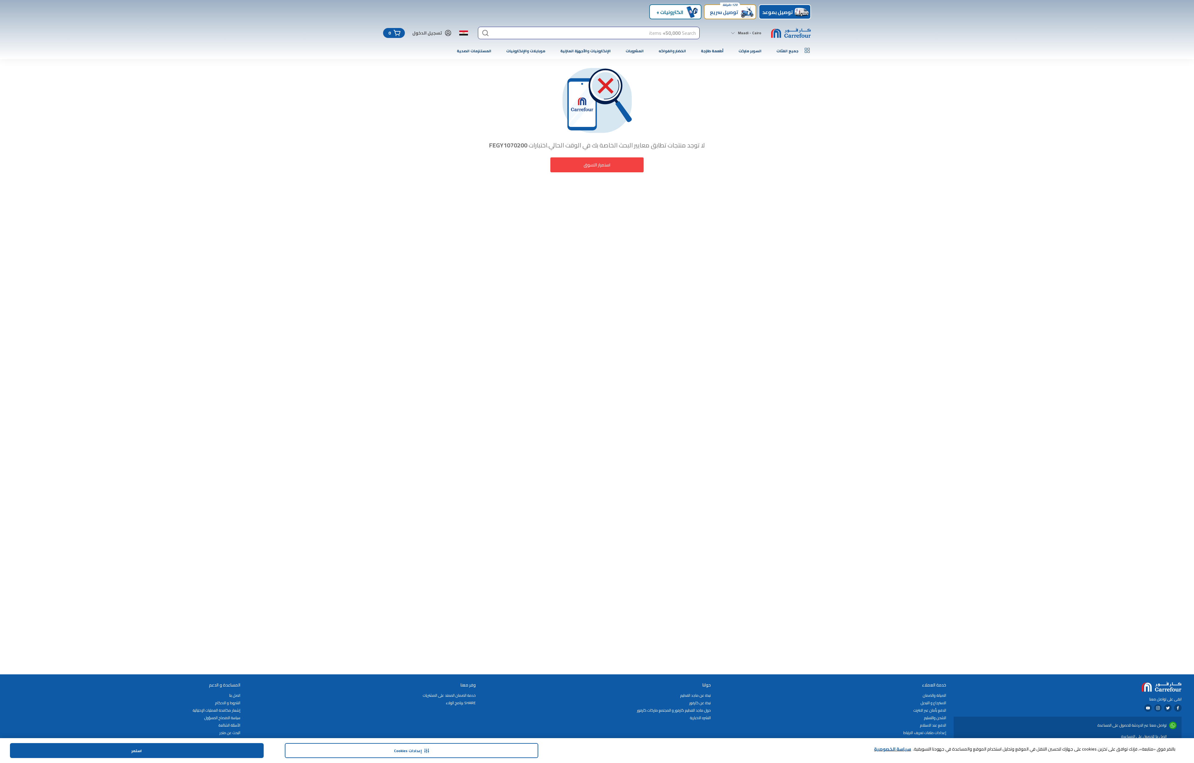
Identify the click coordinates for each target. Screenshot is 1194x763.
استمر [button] (137, 750)
